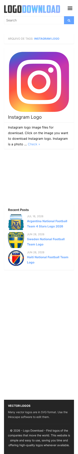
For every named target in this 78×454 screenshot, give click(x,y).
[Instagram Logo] (39, 82)
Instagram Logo (25, 117)
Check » (34, 144)
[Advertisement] (34, 178)
